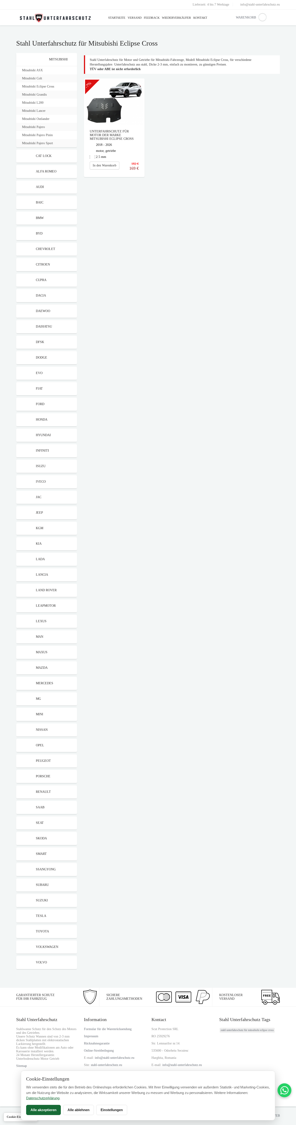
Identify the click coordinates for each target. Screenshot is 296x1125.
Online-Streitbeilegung (99, 1050)
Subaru (42, 885)
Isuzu (41, 466)
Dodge (41, 357)
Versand (135, 17)
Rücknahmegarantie (97, 1043)
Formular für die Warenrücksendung (108, 1029)
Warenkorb (239, 17)
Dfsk (40, 342)
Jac (38, 497)
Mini (39, 714)
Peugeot (43, 760)
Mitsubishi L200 (32, 102)
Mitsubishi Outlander (35, 119)
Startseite (116, 17)
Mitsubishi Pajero (33, 127)
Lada (40, 559)
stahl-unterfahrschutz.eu (106, 1065)
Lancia (42, 574)
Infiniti (42, 450)
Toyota (42, 931)
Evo (39, 373)
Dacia (41, 295)
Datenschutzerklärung (42, 1098)
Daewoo (43, 311)
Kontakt (200, 17)
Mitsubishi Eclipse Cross (38, 86)
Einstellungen (112, 1110)
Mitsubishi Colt (32, 78)
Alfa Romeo (46, 171)
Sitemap (21, 1066)
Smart (41, 854)
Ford (40, 404)
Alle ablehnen (78, 1110)
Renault (43, 792)
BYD (39, 233)
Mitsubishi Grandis (34, 94)
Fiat (39, 388)
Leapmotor (46, 605)
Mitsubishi (58, 59)
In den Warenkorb (104, 165)
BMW (40, 218)
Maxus (41, 652)
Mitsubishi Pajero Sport (37, 143)
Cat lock (44, 156)
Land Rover (46, 590)
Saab (40, 807)
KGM (39, 528)
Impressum (91, 1036)
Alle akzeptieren (43, 1110)
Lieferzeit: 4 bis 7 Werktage (211, 4)
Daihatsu (44, 326)
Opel (40, 745)
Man (39, 636)
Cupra (41, 280)
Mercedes (44, 683)
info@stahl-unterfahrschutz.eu (260, 4)
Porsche (43, 776)
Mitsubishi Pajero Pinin (37, 135)
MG (38, 698)
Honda (41, 419)
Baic (39, 202)
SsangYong (46, 869)
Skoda (41, 838)
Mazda (42, 667)
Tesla (41, 916)
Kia (39, 543)
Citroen (43, 264)
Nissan (42, 729)
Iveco (41, 481)
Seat (40, 823)
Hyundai (43, 435)
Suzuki (42, 900)
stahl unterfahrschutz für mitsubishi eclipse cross (247, 1030)
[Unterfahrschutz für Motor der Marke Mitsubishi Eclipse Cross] (114, 101)
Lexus (41, 621)
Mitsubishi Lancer (34, 110)
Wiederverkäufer (176, 17)
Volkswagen (47, 947)
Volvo (41, 962)
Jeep (39, 512)
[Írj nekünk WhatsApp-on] (284, 1090)
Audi (40, 187)
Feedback (152, 17)
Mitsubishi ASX (32, 70)
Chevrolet (45, 249)
